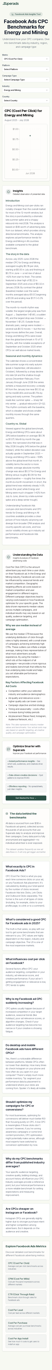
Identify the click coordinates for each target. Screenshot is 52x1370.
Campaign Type (9, 76)
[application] (26, 151)
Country (5, 96)
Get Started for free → (26, 798)
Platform (6, 65)
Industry (5, 86)
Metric (5, 55)
